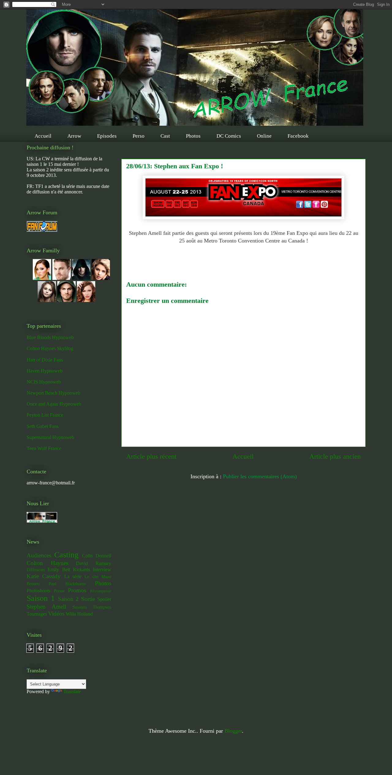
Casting (66, 554)
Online (264, 136)
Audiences (39, 555)
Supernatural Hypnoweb (50, 437)
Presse (59, 590)
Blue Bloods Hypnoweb (50, 337)
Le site (91, 576)
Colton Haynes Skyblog (50, 348)
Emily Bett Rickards (68, 569)
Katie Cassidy (44, 576)
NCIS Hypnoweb (44, 381)
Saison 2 (68, 599)
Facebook (298, 136)
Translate (72, 691)
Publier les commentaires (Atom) (260, 476)
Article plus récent (151, 456)
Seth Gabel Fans (42, 426)
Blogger (233, 731)
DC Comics (229, 136)
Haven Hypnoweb (44, 370)
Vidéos (56, 613)
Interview (102, 569)
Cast (165, 136)
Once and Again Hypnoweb (54, 404)
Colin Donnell (96, 555)
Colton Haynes (47, 563)
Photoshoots (38, 590)
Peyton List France (45, 415)
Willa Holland (79, 614)
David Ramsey (93, 563)
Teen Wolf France (44, 448)
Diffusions (36, 569)
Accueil (43, 136)
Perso (139, 136)
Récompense (100, 591)
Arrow (74, 136)
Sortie (88, 599)
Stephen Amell (46, 606)
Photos (193, 136)
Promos (77, 590)
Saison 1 (41, 598)
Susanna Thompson (92, 607)
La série (72, 576)
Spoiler (104, 599)
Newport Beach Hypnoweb (53, 392)
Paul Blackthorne (67, 583)
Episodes (107, 136)
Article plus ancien (335, 456)
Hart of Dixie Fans (45, 359)
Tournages (37, 614)
